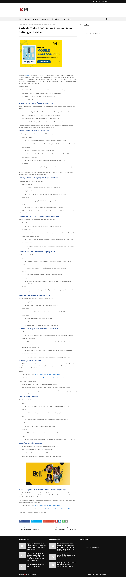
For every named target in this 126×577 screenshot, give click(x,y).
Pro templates (41, 574)
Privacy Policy (103, 574)
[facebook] (93, 1)
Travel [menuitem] (63, 19)
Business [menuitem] (27, 19)
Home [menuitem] (20, 19)
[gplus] (106, 1)
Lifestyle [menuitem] (35, 19)
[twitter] (96, 1)
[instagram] (100, 1)
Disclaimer (95, 574)
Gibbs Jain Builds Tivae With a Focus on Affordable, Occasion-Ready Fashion (66, 564)
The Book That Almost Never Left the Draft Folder (36, 565)
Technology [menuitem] (55, 19)
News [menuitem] (69, 19)
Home (20, 24)
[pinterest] (103, 1)
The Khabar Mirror (31, 574)
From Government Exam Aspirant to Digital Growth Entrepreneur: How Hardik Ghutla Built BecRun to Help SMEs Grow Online (35, 557)
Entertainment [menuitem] (45, 19)
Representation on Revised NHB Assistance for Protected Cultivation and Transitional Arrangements (36, 546)
